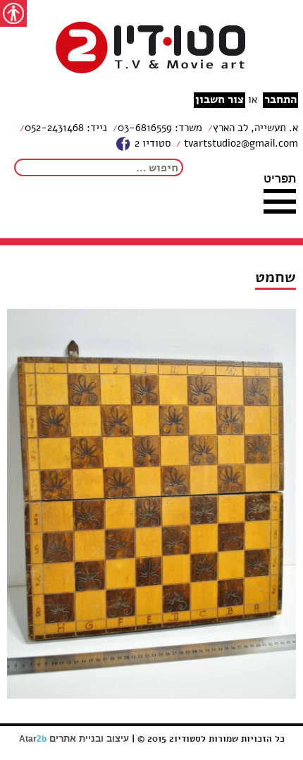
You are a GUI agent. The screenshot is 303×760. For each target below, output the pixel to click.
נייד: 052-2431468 (66, 128)
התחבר (280, 99)
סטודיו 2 (151, 143)
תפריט (280, 178)
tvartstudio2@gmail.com (239, 143)
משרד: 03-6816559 (160, 128)
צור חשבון (219, 99)
